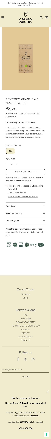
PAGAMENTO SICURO (25, 322)
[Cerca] (41, 17)
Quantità (10, 159)
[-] (6, 164)
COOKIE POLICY (25, 337)
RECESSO (25, 329)
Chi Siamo (25, 294)
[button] (25, 206)
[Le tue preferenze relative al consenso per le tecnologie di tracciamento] (46, 434)
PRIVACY (25, 333)
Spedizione (11, 113)
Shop (25, 298)
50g (10, 151)
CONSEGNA (25, 318)
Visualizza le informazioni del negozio (23, 196)
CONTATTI (25, 340)
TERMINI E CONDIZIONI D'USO (26, 326)
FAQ (25, 315)
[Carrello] (46, 17)
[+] (16, 164)
